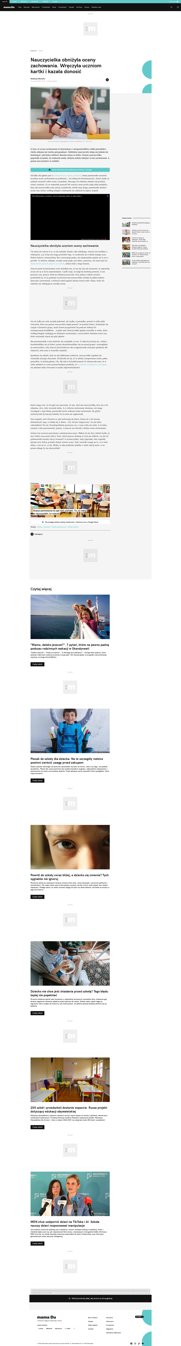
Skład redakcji (92, 1325)
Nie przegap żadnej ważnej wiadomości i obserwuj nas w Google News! (72, 522)
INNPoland (24, 1)
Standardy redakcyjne (113, 1333)
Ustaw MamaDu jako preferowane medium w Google (72, 170)
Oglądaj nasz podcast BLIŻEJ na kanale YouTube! (92, 239)
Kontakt (91, 1329)
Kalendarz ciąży (96, 7)
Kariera (90, 1321)
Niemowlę (27, 7)
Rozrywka (55, 1)
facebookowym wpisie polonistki (67, 175)
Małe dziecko (36, 7)
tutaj (53, 1293)
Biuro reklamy (92, 1318)
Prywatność (110, 1325)
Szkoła (54, 7)
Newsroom (110, 1321)
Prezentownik (62, 7)
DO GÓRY (138, 1316)
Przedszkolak (46, 7)
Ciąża (19, 7)
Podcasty (71, 7)
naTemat (14, 1)
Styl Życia (79, 7)
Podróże (86, 7)
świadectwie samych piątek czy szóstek (47, 263)
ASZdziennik (34, 1)
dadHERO (45, 1)
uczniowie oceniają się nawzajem (92, 364)
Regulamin (109, 1329)
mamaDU (4, 1)
